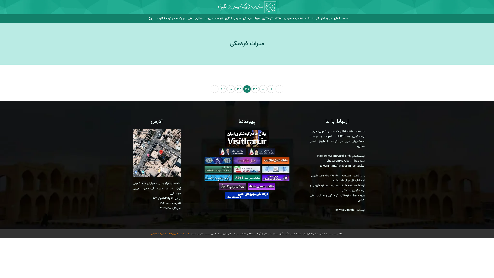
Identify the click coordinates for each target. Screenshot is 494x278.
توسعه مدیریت (214, 18)
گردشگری (267, 18)
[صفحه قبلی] (279, 89)
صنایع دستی (195, 18)
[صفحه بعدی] (214, 89)
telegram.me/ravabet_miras (338, 166)
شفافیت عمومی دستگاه (289, 18)
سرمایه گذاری (233, 18)
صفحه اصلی (341, 18)
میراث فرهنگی (251, 18)
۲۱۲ (223, 89)
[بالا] (480, 266)
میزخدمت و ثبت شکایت (171, 18)
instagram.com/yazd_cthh (334, 156)
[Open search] (150, 19)
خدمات (309, 18)
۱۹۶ (239, 89)
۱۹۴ (255, 89)
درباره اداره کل (324, 18)
